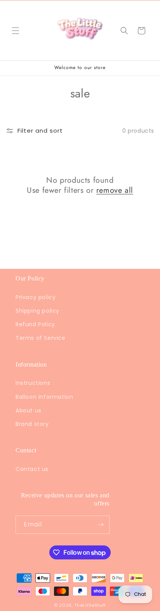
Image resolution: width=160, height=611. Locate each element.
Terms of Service (41, 338)
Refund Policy (35, 324)
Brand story (32, 424)
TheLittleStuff (90, 605)
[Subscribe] (100, 525)
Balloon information (44, 397)
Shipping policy (37, 311)
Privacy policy (36, 297)
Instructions (33, 383)
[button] (15, 30)
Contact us (32, 469)
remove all (114, 190)
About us (29, 410)
